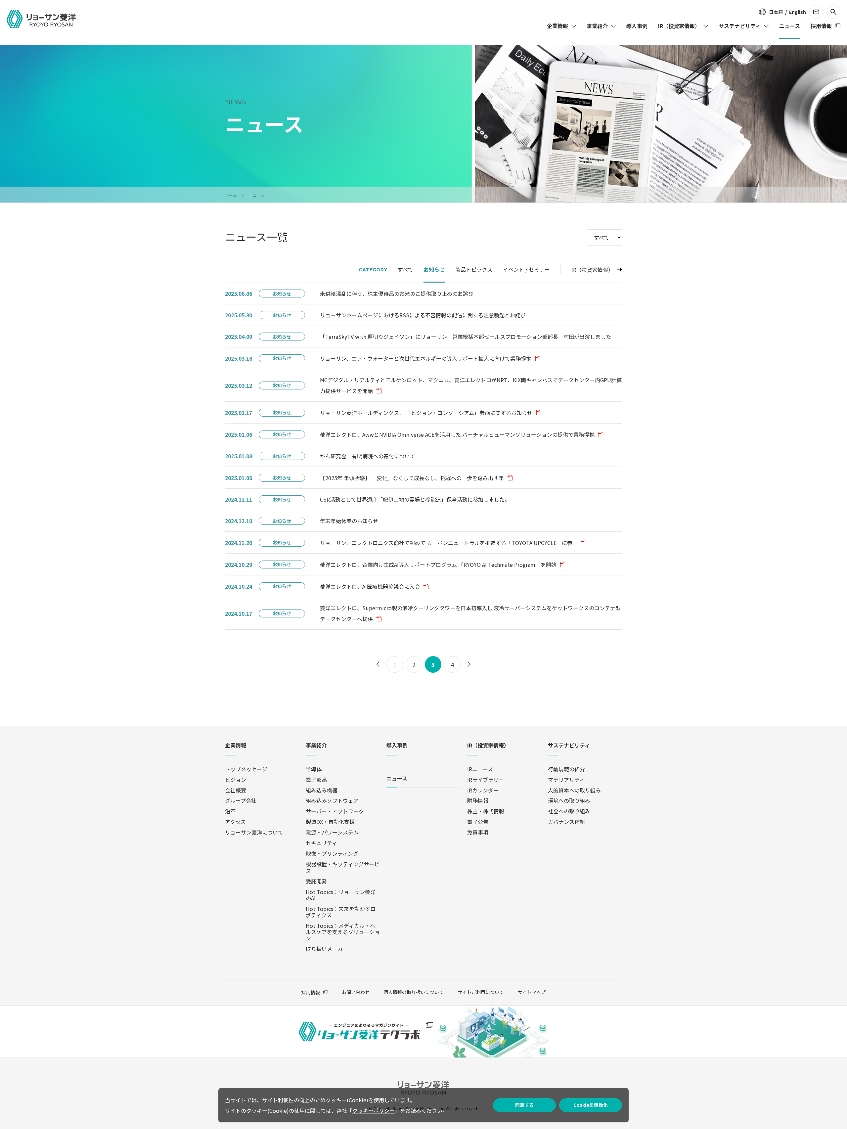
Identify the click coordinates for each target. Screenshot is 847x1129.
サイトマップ (532, 992)
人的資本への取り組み (574, 790)
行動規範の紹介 (566, 769)
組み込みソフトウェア (332, 800)
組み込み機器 (321, 790)
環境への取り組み (569, 800)
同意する (524, 1105)
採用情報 (310, 992)
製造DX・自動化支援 (330, 822)
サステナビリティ (569, 745)
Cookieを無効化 (590, 1105)
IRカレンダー (483, 790)
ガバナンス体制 (566, 822)
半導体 (314, 769)
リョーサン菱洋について (254, 832)
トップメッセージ (246, 769)
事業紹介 (316, 745)
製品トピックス (473, 269)
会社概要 (235, 790)
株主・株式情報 (485, 811)
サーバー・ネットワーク (335, 811)
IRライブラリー (485, 780)
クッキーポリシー (373, 1110)
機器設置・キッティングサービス (342, 867)
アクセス (235, 822)
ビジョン (235, 780)
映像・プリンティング (332, 853)
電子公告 (477, 822)
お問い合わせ (356, 992)
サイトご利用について (481, 992)
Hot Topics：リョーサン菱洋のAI (341, 895)
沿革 (230, 811)
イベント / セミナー (526, 269)
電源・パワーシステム (332, 832)
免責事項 (477, 832)
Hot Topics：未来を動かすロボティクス (341, 912)
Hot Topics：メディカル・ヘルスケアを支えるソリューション (343, 932)
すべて (405, 269)
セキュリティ (321, 843)
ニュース (396, 778)
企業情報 (235, 745)
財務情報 (477, 800)
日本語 (776, 12)
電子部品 (316, 780)
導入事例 (397, 745)
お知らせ (434, 269)
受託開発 (316, 881)
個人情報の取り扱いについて (413, 992)
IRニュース (480, 769)
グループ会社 (240, 800)
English (797, 12)
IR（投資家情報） (592, 270)
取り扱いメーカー (327, 949)
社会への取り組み (569, 811)
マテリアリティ (566, 780)
